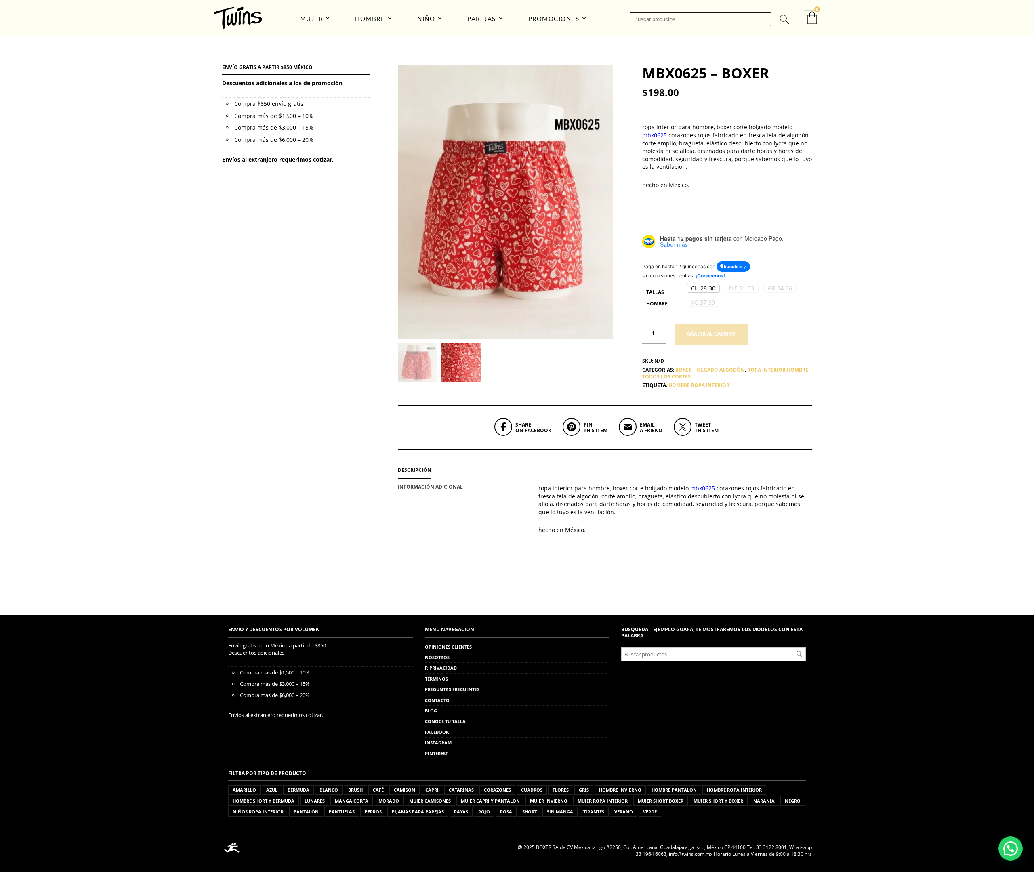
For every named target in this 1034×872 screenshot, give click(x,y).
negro (793, 801)
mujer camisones (430, 801)
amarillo (244, 790)
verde (650, 812)
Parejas (481, 19)
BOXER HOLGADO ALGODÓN (710, 369)
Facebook (437, 732)
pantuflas (342, 812)
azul (271, 790)
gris (584, 790)
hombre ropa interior (698, 385)
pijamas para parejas (418, 812)
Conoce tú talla (445, 721)
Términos (436, 679)
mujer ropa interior (603, 801)
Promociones (554, 19)
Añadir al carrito (711, 333)
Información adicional (430, 486)
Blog (431, 711)
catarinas (461, 790)
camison (404, 790)
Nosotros (437, 657)
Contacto (437, 700)
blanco (328, 790)
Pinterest (436, 753)
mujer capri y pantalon (490, 801)
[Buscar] (784, 19)
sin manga (560, 812)
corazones (497, 790)
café (378, 790)
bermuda (298, 790)
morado (388, 801)
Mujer (311, 19)
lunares (315, 801)
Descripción (414, 469)
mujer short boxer (660, 801)
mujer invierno (548, 801)
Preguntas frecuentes (452, 689)
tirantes (593, 812)
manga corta (351, 801)
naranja (764, 801)
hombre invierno (620, 790)
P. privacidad (441, 668)
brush (355, 790)
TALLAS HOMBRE (657, 298)
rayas (461, 812)
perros (373, 812)
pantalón (306, 812)
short (529, 812)
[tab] (460, 470)
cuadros (531, 790)
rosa (506, 812)
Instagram (438, 743)
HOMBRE (370, 19)
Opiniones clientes (448, 647)
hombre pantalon (674, 790)
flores (561, 790)
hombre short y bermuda (263, 801)
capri (432, 790)
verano (623, 812)
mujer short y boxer (718, 801)
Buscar (799, 654)
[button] (703, 288)
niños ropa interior (258, 812)
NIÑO (426, 19)
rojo (484, 812)
